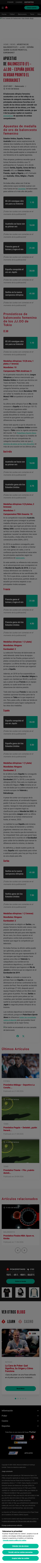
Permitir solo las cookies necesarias (20, 1552)
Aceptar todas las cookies (20, 1558)
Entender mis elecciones (20, 1546)
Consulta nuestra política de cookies (14, 1540)
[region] (20, 1545)
